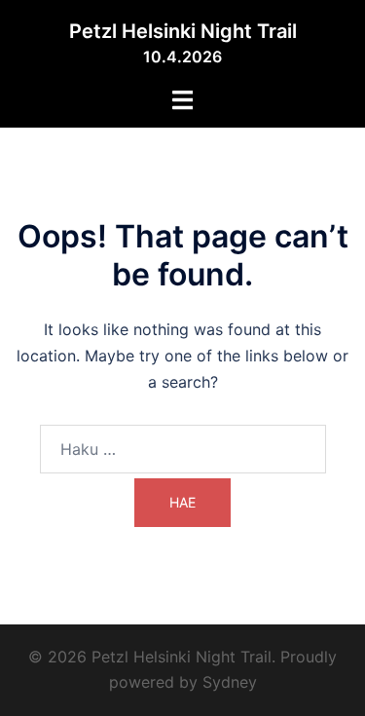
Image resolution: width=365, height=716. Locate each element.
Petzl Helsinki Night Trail (183, 31)
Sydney (229, 682)
